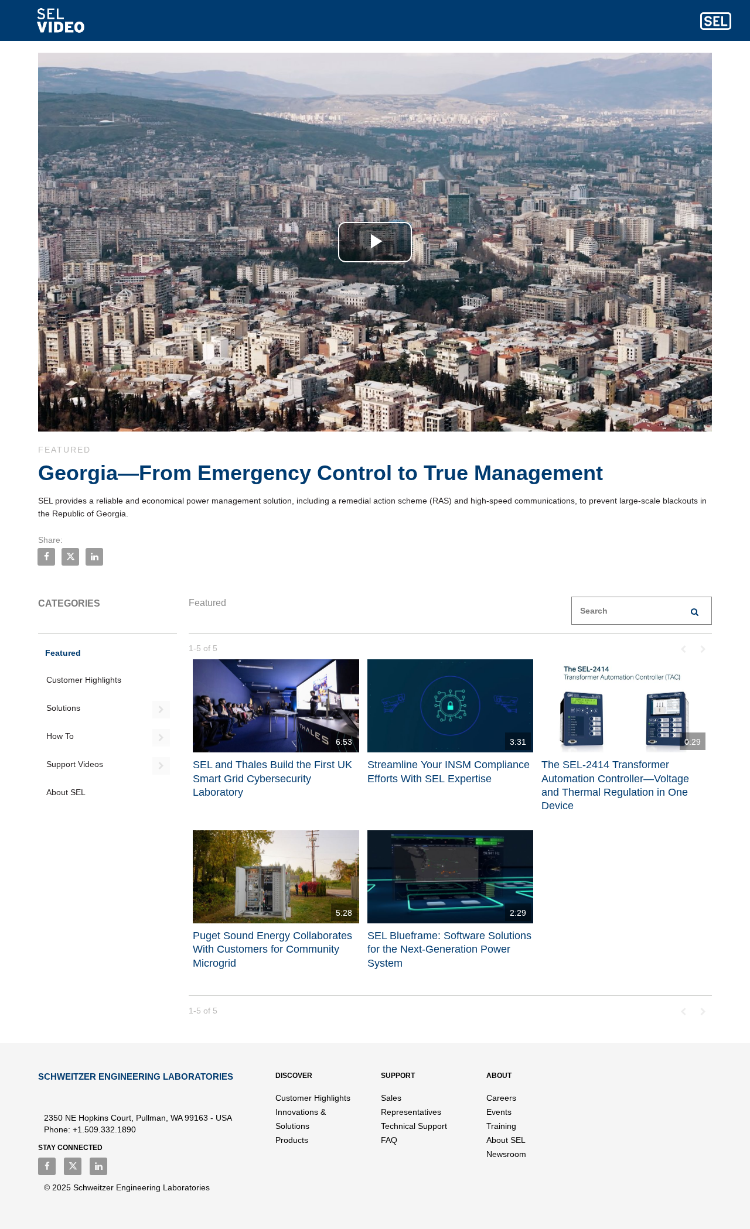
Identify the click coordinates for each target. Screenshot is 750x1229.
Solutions (63, 708)
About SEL (66, 792)
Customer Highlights (83, 679)
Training (501, 1126)
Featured (63, 653)
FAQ (389, 1140)
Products (291, 1140)
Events (499, 1112)
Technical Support (414, 1126)
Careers (501, 1098)
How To (60, 736)
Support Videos (74, 764)
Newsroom (506, 1154)
